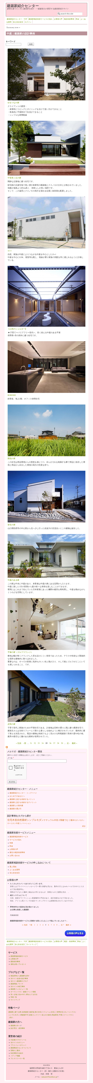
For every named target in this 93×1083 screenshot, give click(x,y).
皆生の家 (11, 524)
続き (84, 826)
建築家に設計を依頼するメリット (22, 799)
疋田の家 (11, 724)
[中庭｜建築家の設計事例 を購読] (7, 747)
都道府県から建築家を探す (20, 976)
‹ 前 (24, 743)
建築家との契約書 (16, 805)
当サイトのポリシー (18, 1042)
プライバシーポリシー (18, 1045)
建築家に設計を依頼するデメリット (23, 802)
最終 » (74, 743)
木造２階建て (60, 820)
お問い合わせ (15, 855)
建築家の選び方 (15, 808)
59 (62, 743)
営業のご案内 (15, 1050)
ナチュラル (49, 820)
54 (43, 743)
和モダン (76, 820)
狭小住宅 (38, 1012)
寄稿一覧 (14, 997)
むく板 (69, 820)
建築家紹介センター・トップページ (23, 793)
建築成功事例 (15, 961)
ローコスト (11, 823)
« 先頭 (18, 743)
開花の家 (11, 458)
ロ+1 (10, 250)
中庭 (17, 823)
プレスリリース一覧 (18, 1058)
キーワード (11, 41)
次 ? (62, 925)
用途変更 (55, 1015)
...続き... (11, 1017)
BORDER (12, 395)
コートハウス (68, 1015)
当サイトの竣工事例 (18, 986)
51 (31, 743)
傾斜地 (31, 1012)
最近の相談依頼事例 (17, 852)
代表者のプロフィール (18, 1040)
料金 (77, 19)
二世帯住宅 (59, 1012)
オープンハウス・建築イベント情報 (23, 992)
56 (50, 743)
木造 (14, 819)
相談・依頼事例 (70, 941)
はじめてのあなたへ (17, 796)
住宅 (9, 819)
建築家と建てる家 (14, 1012)
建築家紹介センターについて (21, 1048)
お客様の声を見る (75, 933)
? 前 (30, 925)
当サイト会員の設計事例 (19, 978)
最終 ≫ (68, 925)
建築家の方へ (16, 1025)
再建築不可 (24, 1015)
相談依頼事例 (69, 19)
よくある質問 (15, 869)
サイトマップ (31, 944)
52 (35, 743)
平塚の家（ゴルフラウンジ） (20, 652)
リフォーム (46, 1012)
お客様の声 (58, 19)
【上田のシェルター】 (17, 329)
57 (54, 743)
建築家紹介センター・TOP (17, 19)
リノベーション (25, 823)
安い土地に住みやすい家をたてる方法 (24, 994)
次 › (68, 743)
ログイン (28, 22)
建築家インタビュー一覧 (19, 989)
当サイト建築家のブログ (19, 981)
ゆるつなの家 (13, 102)
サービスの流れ (15, 840)
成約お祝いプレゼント (18, 964)
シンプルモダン (35, 819)
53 (39, 743)
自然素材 (22, 819)
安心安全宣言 (18, 22)
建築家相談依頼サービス (19, 836)
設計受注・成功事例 (18, 1028)
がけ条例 (47, 1015)
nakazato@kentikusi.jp (49, 1077)
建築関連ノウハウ (17, 984)
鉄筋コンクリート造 (36, 1015)
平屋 (60, 1015)
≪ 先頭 (24, 925)
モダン (81, 820)
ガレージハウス (69, 1012)
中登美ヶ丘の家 (14, 177)
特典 (11, 843)
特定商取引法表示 (17, 1053)
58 (58, 743)
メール (10, 758)
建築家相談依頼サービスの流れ (40, 19)
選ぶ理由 (13, 866)
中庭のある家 (13, 580)
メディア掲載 (15, 1056)
